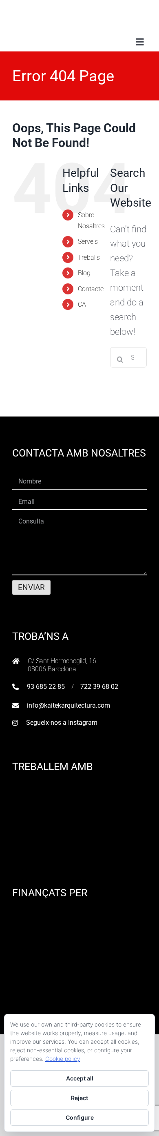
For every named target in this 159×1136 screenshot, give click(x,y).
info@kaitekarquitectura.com (68, 705)
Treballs (89, 257)
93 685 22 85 (46, 687)
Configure (80, 1117)
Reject (79, 1097)
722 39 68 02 (99, 687)
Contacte (91, 289)
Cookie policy (62, 1058)
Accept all (79, 1078)
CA (82, 304)
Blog (84, 273)
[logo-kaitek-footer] (79, 1005)
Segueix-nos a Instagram (61, 722)
